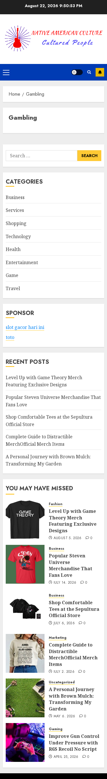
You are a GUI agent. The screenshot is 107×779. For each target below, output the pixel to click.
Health (13, 249)
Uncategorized (62, 682)
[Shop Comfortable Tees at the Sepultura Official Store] (25, 608)
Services (15, 210)
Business (15, 197)
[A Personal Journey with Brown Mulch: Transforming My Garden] (25, 697)
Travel (13, 288)
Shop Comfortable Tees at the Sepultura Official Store (74, 609)
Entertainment (22, 262)
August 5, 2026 (68, 538)
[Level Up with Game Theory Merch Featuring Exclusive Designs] (25, 519)
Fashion (55, 504)
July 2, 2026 (64, 672)
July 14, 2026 (65, 583)
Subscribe (100, 72)
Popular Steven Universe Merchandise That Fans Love (70, 565)
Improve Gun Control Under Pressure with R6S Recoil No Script (74, 742)
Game (12, 275)
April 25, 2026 (66, 757)
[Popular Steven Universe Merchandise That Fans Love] (25, 564)
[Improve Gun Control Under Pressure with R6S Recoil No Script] (25, 742)
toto (10, 337)
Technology (18, 236)
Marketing (57, 637)
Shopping (16, 223)
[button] (6, 72)
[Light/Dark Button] (77, 72)
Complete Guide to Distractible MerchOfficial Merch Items (73, 654)
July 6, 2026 (64, 623)
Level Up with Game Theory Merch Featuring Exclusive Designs (44, 381)
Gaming (55, 729)
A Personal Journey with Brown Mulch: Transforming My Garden (71, 699)
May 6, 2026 (64, 716)
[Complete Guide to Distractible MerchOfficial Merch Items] (25, 653)
